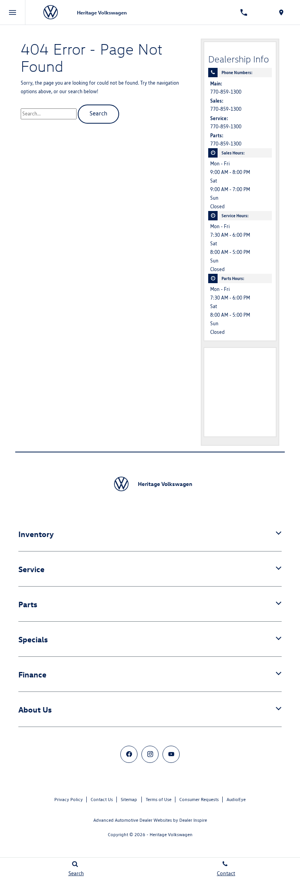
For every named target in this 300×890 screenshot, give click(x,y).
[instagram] (150, 754)
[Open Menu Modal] (12, 12)
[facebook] (129, 754)
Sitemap (129, 799)
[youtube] (171, 754)
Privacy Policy (68, 799)
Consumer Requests (199, 799)
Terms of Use (158, 799)
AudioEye (236, 799)
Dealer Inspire (193, 820)
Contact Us (102, 799)
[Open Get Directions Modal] (281, 12)
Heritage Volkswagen (171, 834)
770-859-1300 (225, 92)
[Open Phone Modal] (243, 12)
